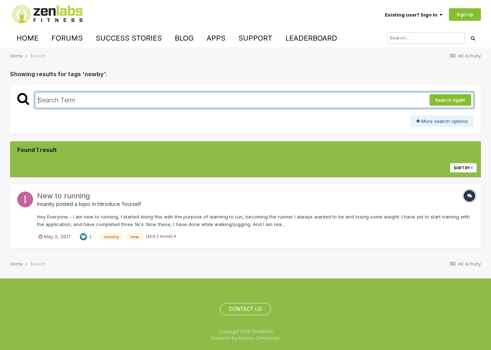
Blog (184, 38)
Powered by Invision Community (245, 338)
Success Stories (129, 38)
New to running (63, 196)
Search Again (450, 100)
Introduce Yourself (119, 204)
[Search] (473, 38)
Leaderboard (311, 38)
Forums (67, 38)
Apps (216, 38)
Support (255, 38)
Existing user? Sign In (412, 15)
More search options (444, 121)
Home (27, 38)
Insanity (46, 204)
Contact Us (245, 309)
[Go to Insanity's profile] (25, 199)
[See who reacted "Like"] (83, 236)
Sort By (462, 168)
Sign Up (464, 14)
